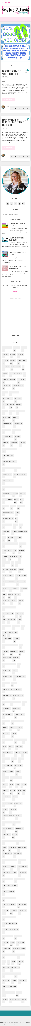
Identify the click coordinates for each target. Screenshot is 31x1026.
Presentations (18, 765)
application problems (16, 373)
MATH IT (15, 670)
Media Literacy (7, 695)
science (5, 809)
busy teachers (7, 430)
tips (4, 961)
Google (21, 569)
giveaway (5, 569)
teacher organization (9, 898)
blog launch (20, 411)
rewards (23, 784)
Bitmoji (5, 411)
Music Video (6, 721)
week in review (22, 980)
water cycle (6, 980)
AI (22, 366)
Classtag (17, 468)
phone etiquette (7, 752)
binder (12, 404)
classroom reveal (8, 468)
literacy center (7, 638)
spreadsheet (20, 841)
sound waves (6, 834)
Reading (5, 784)
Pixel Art (24, 752)
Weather (14, 980)
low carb (5, 651)
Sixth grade (16, 822)
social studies (19, 828)
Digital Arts (20, 506)
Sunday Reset (22, 872)
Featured (10, 537)
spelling (14, 834)
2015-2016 (5, 354)
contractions (7, 493)
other (25, 739)
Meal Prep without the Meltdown (12, 689)
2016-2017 (12, 354)
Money (24, 702)
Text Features (21, 942)
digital (13, 506)
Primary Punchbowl (8, 771)
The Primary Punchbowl (19, 948)
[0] (26, 72)
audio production (18, 385)
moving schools (19, 714)
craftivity (23, 493)
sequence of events (8, 815)
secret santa (13, 809)
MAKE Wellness (7, 657)
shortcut (19, 815)
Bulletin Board (18, 423)
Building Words (7, 423)
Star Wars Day (18, 853)
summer (13, 866)
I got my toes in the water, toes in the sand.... (11, 74)
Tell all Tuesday (7, 936)
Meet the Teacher (18, 695)
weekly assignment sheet (10, 986)
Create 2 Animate (7, 499)
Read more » (8, 99)
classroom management (9, 461)
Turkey (13, 961)
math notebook (7, 676)
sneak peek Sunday (8, 828)
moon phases (6, 708)
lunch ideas (13, 651)
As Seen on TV (21, 379)
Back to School (13, 392)
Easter (16, 524)
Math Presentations (19, 676)
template (5, 942)
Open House (17, 739)
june (21, 613)
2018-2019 (5, 360)
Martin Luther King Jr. (9, 664)
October (14, 733)
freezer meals (13, 556)
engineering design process (19, 531)
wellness (18, 992)
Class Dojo (14, 442)
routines (12, 790)
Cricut (16, 499)
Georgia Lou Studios (7, 1024)
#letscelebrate (7, 347)
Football (21, 550)
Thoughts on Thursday (9, 954)
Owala (5, 746)
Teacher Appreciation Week (10, 885)
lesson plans (16, 626)
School (15, 796)
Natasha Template (19, 1022)
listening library (12, 632)
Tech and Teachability (9, 1022)
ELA (21, 524)
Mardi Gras (16, 657)
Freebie (5, 556)
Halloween (24, 588)
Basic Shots (17, 398)
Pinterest (17, 752)
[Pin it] (24, 108)
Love (21, 645)
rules (19, 790)
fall (4, 537)
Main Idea (21, 651)
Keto (4, 619)
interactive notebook (9, 607)
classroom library (8, 455)
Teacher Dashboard (8, 891)
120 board (16, 347)
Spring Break (12, 847)
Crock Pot (6, 506)
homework (6, 600)
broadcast (16, 417)
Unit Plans (6, 967)
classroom (23, 442)
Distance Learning (8, 518)
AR (24, 373)
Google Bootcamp (8, 575)
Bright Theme (6, 417)
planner (14, 758)
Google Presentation (9, 581)
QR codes (5, 777)
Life (23, 626)
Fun (20, 556)
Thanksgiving (6, 948)
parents (11, 746)
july (17, 613)
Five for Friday (7, 550)
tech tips (5, 910)
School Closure (7, 803)
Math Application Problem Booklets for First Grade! (13, 122)
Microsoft (6, 702)
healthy (10, 594)
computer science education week (12, 487)
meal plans (6, 683)
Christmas (6, 442)
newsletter (13, 727)
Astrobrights (6, 385)
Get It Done (6, 562)
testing (12, 942)
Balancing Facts (7, 398)
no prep (20, 727)
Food (14, 550)
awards (5, 392)
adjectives (6, 366)
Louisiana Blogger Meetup (10, 645)
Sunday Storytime (8, 879)
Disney (17, 512)
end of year (6, 531)
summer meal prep (22, 866)
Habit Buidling (14, 588)
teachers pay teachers (9, 904)
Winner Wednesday (15, 999)
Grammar (5, 588)
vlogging (18, 973)
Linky (4, 632)
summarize (6, 866)
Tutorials (20, 961)
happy (4, 594)
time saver (21, 954)
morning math (16, 708)
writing (24, 999)
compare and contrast (20, 474)
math (19, 664)
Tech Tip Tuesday (22, 904)
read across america (15, 777)
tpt (8, 961)
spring (5, 847)
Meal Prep (14, 683)
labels (20, 619)
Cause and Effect (7, 436)
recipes (12, 784)
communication (7, 474)
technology (22, 910)
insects (21, 600)
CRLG (21, 499)
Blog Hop (12, 411)
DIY (16, 518)
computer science (8, 480)
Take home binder (20, 879)
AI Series (5, 373)
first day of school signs (10, 543)
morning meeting (7, 714)
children (17, 436)
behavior (5, 404)
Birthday (18, 404)
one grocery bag (7, 739)
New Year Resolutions (18, 721)
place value (6, 758)
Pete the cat (18, 746)
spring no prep (22, 847)
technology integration (10, 923)
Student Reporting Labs (9, 860)
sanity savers (6, 796)
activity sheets (22, 360)
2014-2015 (23, 347)
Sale (24, 790)
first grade (22, 543)
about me (13, 360)
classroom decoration (9, 449)
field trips (18, 537)
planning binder (7, 765)
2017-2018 (20, 354)
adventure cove (15, 366)
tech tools (13, 910)
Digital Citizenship (8, 512)
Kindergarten (12, 619)
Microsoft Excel (15, 702)
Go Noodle (13, 569)
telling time (17, 936)
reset (17, 784)
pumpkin (18, 771)
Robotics (5, 790)
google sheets (21, 581)
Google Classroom (20, 575)
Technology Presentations (10, 929)
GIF (12, 562)
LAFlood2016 (6, 626)
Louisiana (16, 638)
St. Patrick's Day (7, 853)
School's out (18, 803)
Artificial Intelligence (9, 379)
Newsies (5, 727)
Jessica (7, 106)
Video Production (8, 973)
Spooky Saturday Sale (9, 841)
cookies (15, 493)
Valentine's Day (15, 967)
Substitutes (22, 860)
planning (21, 758)
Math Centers (6, 670)
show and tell (7, 822)
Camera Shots (17, 430)
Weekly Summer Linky (8, 992)
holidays (17, 594)
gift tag (18, 562)
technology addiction (9, 917)
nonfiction (6, 733)
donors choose (7, 524)
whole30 (5, 999)
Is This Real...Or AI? (8, 613)
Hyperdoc (13, 600)
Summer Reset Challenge (9, 872)
